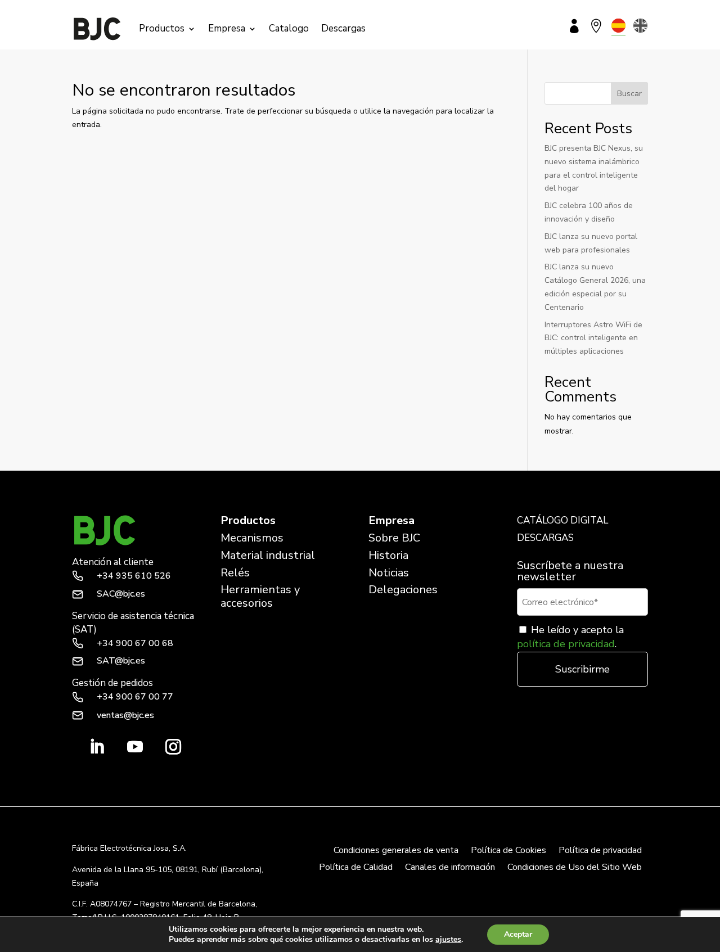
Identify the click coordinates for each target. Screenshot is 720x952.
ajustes (448, 940)
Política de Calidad (356, 868)
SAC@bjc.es (121, 594)
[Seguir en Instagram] (173, 746)
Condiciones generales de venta (396, 851)
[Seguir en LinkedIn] (96, 746)
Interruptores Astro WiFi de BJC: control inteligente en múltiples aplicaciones (593, 338)
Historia (388, 555)
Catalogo (289, 28)
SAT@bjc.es (121, 661)
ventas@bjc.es (125, 715)
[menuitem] (618, 26)
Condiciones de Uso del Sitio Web (574, 868)
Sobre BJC (394, 537)
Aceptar (518, 934)
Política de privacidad (600, 851)
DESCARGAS (545, 537)
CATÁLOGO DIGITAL (562, 520)
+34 (134, 576)
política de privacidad (566, 644)
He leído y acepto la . (570, 637)
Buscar (629, 93)
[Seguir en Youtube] (135, 746)
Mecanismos (252, 537)
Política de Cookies (508, 851)
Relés (235, 572)
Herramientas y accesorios (260, 596)
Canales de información (450, 868)
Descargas (343, 28)
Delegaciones (403, 589)
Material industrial (267, 555)
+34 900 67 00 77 (135, 697)
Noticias (388, 572)
